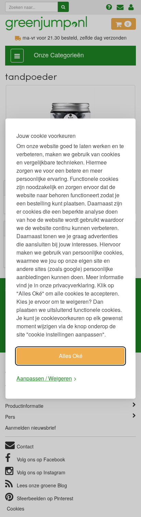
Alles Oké (70, 356)
